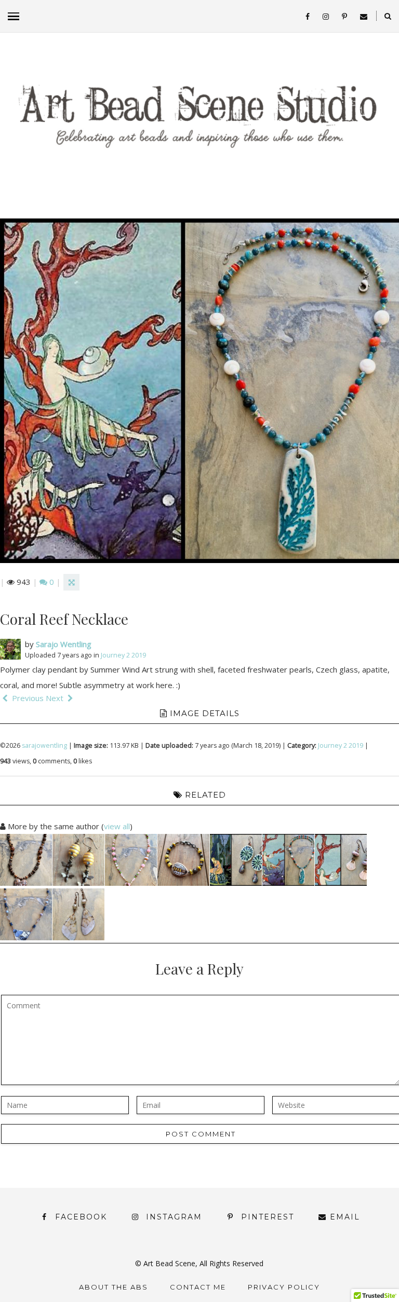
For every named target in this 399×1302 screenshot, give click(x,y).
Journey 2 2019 (123, 655)
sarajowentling (44, 745)
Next (55, 698)
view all (117, 826)
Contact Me (198, 1287)
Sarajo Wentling (63, 644)
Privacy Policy (284, 1287)
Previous (27, 698)
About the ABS (113, 1287)
